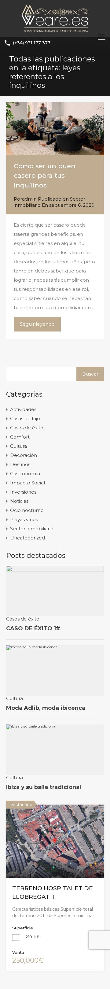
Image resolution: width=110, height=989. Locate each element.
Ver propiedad (55, 863)
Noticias (19, 501)
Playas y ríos (24, 519)
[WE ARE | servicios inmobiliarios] (55, 29)
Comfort (20, 437)
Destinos (20, 464)
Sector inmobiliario (31, 529)
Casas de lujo (25, 418)
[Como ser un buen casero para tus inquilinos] (55, 128)
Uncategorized (27, 538)
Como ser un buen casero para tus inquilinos (44, 175)
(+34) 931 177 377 (31, 43)
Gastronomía (25, 473)
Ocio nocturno (27, 510)
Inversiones (23, 492)
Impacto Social (27, 483)
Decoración (23, 455)
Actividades (23, 409)
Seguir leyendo (37, 324)
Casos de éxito (26, 428)
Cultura (18, 446)
